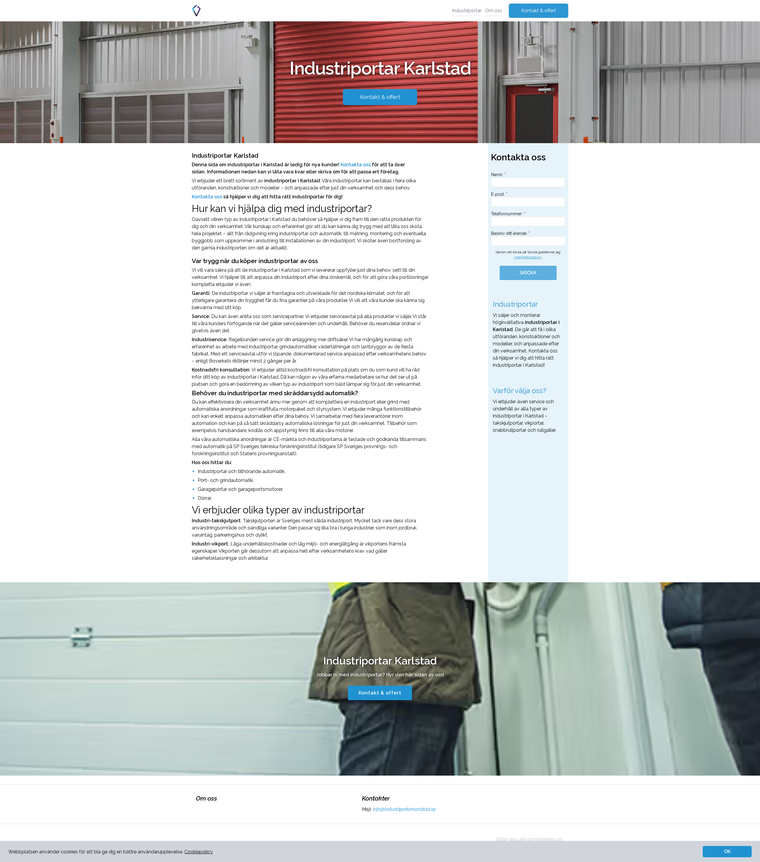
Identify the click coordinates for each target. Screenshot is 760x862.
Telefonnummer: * (508, 213)
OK (727, 851)
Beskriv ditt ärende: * (510, 233)
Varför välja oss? (519, 390)
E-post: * (499, 194)
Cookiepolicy (198, 852)
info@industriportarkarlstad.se (404, 809)
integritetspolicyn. (528, 257)
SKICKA (528, 273)
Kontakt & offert (538, 10)
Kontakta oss (356, 164)
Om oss (493, 10)
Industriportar (467, 10)
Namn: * (498, 174)
